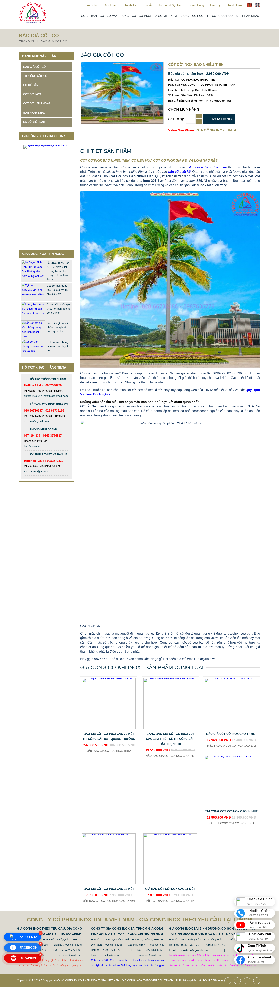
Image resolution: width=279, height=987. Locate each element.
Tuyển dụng (196, 5)
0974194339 (24, 958)
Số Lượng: (176, 119)
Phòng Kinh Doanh (43, 429)
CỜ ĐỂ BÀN (89, 15)
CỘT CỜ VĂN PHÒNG (114, 15)
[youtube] (257, 981)
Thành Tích (130, 5)
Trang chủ (91, 5)
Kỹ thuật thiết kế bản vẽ (48, 454)
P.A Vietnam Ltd (218, 980)
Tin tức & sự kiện (170, 5)
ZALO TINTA (28, 937)
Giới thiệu (110, 5)
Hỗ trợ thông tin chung (48, 379)
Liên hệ (215, 5)
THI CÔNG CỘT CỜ (219, 15)
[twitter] (238, 981)
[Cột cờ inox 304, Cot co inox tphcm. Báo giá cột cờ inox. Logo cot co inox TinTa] (32, 21)
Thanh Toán (234, 5)
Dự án (148, 5)
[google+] (248, 981)
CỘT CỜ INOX (141, 15)
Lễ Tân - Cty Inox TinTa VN (49, 404)
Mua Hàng (222, 119)
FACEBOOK (25, 948)
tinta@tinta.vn (32, 446)
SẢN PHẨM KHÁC (247, 15)
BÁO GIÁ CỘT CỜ (192, 15)
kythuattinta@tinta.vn (36, 471)
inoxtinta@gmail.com (36, 421)
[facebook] (228, 981)
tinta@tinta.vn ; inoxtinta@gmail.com (46, 395)
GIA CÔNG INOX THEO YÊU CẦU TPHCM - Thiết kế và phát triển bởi (165, 980)
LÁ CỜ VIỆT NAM (165, 15)
